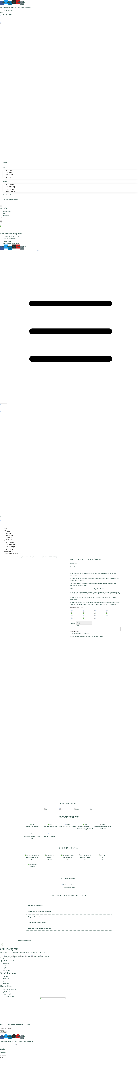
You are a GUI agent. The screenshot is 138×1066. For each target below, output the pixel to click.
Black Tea (29, 557)
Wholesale (6, 215)
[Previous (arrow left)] (0, 1057)
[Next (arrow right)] (2, 1057)
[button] (69, 12)
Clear (77, 625)
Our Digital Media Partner (7, 1045)
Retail (4, 213)
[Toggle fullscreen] (3, 1055)
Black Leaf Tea (37, 557)
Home (19, 557)
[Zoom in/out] (5, 1055)
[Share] (2, 1055)
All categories (7, 211)
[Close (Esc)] (0, 1055)
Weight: (73, 623)
